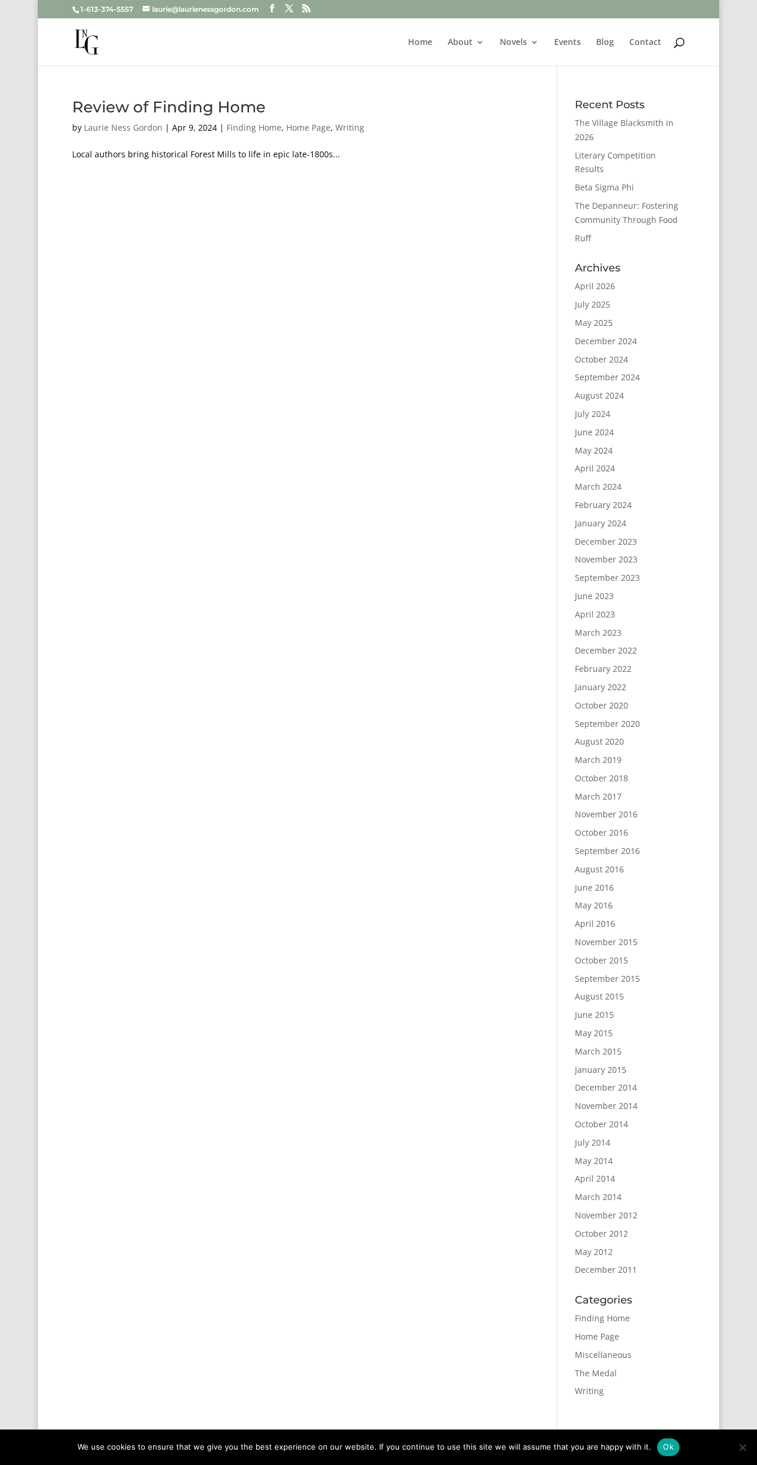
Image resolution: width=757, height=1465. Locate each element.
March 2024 (598, 486)
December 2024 (606, 341)
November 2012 (606, 1215)
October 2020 (601, 705)
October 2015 (601, 960)
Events (567, 42)
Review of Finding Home (169, 107)
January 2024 (600, 523)
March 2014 (598, 1196)
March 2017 (598, 796)
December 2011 (606, 1269)
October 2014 (601, 1124)
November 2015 (606, 941)
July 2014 (592, 1142)
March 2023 (598, 632)
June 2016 (594, 887)
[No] (742, 1447)
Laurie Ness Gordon (123, 127)
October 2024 (601, 359)
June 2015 (594, 1014)
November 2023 (606, 559)
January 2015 (600, 1069)
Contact (645, 42)
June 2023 (594, 595)
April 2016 (595, 923)
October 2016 (601, 832)
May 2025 (594, 322)
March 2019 (598, 759)
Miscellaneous (603, 1354)
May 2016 (594, 905)
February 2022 (603, 668)
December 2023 (606, 541)
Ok (668, 1446)
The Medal (596, 1373)
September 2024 (607, 377)
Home (420, 42)
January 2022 (600, 687)
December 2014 (606, 1087)
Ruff (583, 238)
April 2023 (595, 614)
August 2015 (599, 996)
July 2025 (592, 304)
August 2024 (599, 395)
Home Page (308, 127)
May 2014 (594, 1160)
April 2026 (595, 286)
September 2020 (607, 723)
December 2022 (606, 650)
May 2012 (594, 1251)
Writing (349, 127)
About (460, 42)
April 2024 (595, 468)
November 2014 (606, 1105)
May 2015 (594, 1033)
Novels (513, 42)
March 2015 (598, 1051)
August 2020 (599, 741)
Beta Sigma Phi (604, 187)
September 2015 (607, 978)
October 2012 (601, 1233)
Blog (605, 42)
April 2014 (595, 1178)
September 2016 (607, 850)
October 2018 (601, 778)
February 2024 (603, 504)
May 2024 (594, 450)
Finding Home (254, 127)
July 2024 (592, 413)
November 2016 (606, 814)
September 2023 (607, 577)
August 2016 (599, 869)
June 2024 (594, 432)
